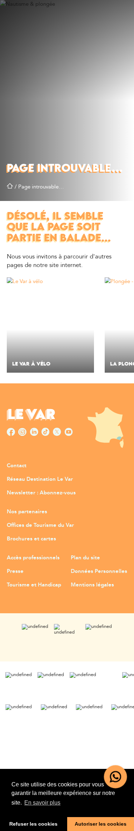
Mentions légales (92, 585)
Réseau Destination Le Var (40, 479)
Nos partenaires (27, 512)
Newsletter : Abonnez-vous (41, 493)
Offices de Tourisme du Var (40, 525)
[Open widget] (115, 777)
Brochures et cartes (31, 539)
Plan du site (85, 558)
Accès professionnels (33, 558)
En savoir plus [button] (42, 803)
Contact (16, 466)
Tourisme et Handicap (34, 585)
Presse (15, 571)
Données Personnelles (99, 571)
